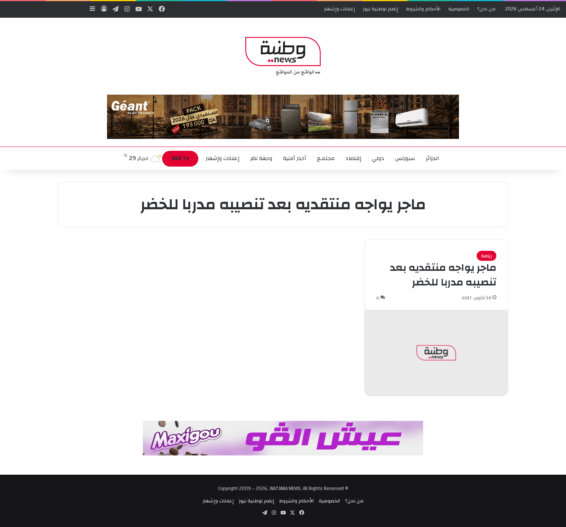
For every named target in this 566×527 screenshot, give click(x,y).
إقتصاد (353, 158)
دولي (378, 158)
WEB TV (180, 158)
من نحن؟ (486, 8)
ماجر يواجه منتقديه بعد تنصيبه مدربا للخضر (443, 275)
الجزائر (432, 158)
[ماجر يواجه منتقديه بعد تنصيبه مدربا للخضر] (436, 353)
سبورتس (405, 158)
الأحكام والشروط (423, 8)
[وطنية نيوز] (282, 56)
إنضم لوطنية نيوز (380, 8)
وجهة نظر (261, 158)
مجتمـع (326, 158)
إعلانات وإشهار (339, 8)
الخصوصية (458, 8)
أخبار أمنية (294, 158)
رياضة (486, 255)
